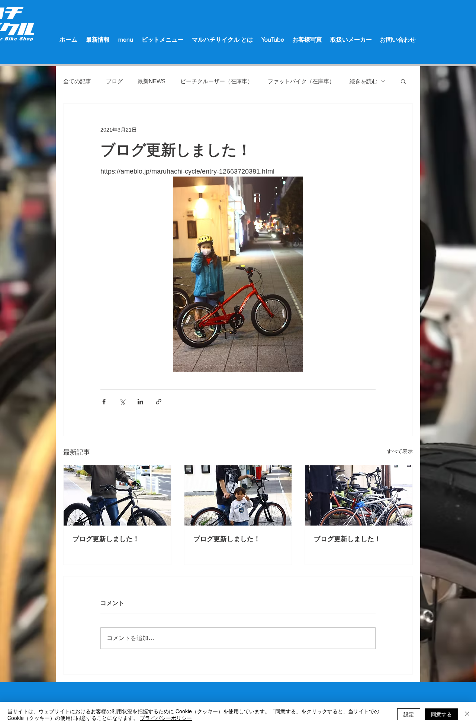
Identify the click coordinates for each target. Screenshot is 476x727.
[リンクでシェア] (158, 401)
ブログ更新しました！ (106, 539)
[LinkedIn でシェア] (140, 401)
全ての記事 (77, 81)
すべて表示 (400, 451)
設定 (408, 714)
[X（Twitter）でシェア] (122, 401)
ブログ (114, 81)
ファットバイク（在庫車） (301, 81)
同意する (441, 714)
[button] (403, 81)
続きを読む (363, 81)
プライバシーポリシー (166, 717)
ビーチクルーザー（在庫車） (216, 81)
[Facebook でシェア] (103, 401)
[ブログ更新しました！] (117, 495)
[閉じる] (467, 714)
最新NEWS (151, 81)
